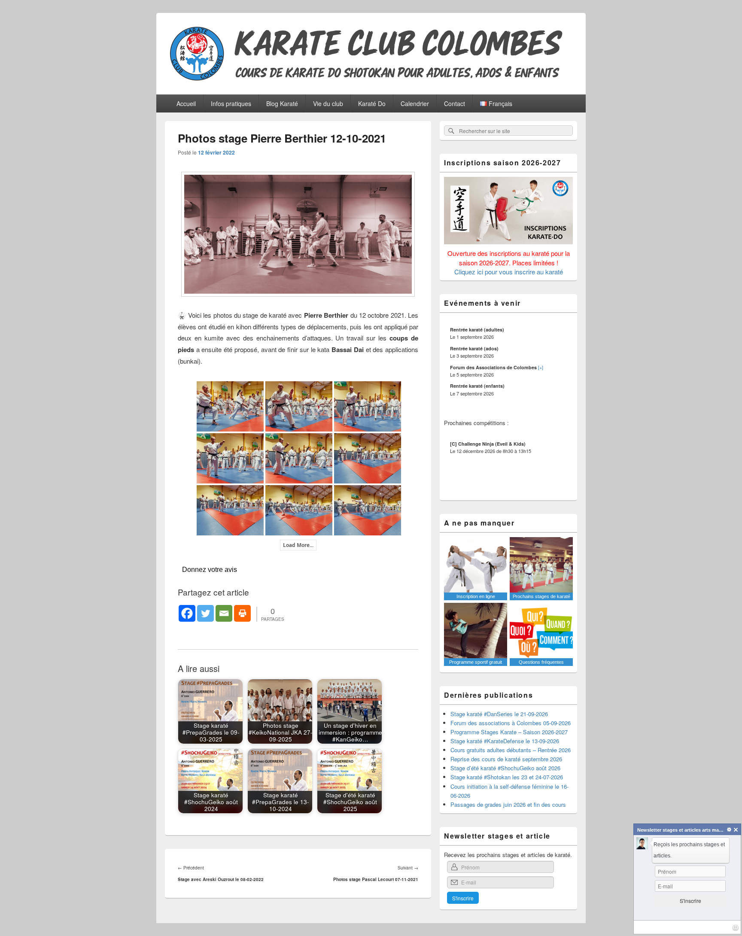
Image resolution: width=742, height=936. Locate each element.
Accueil (186, 103)
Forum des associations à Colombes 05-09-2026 (510, 723)
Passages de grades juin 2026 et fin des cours (508, 804)
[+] (540, 367)
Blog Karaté (282, 103)
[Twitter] (205, 613)
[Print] (242, 613)
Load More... (298, 545)
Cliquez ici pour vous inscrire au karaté (508, 271)
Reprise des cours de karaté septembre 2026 (506, 759)
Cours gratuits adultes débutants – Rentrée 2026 (510, 750)
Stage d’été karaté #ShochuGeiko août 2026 (505, 768)
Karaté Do (372, 103)
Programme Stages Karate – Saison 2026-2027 (509, 732)
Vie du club (328, 103)
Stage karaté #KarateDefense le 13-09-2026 (504, 741)
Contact (454, 103)
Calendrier (415, 103)
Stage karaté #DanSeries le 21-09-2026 (499, 714)
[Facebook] (187, 613)
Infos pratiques (231, 103)
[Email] (224, 613)
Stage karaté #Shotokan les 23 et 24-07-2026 (506, 777)
